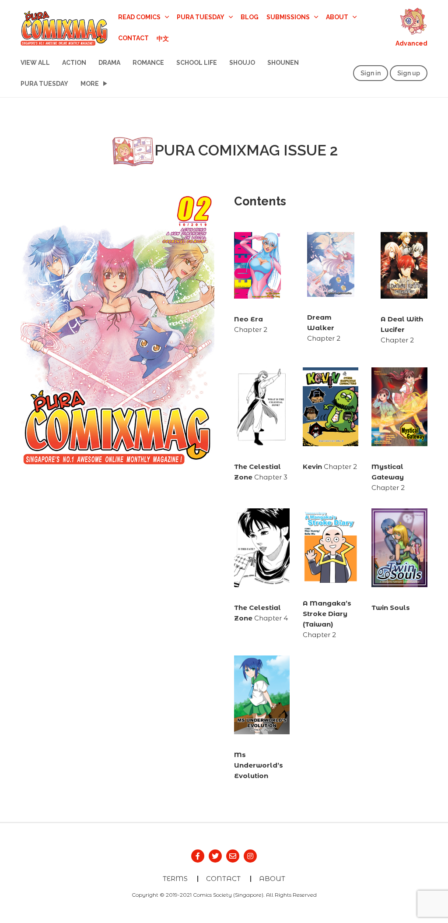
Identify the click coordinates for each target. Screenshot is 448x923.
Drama (109, 62)
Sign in (370, 73)
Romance (148, 62)
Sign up (408, 73)
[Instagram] (250, 856)
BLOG (250, 17)
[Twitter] (215, 856)
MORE (89, 83)
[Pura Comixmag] (64, 27)
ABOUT (272, 878)
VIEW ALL (35, 62)
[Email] (232, 856)
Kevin (313, 466)
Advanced (411, 43)
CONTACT (133, 38)
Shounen (283, 62)
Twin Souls (390, 607)
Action (74, 62)
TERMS (175, 878)
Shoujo (242, 62)
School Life (196, 62)
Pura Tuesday (44, 83)
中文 (163, 38)
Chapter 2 (323, 327)
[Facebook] (197, 856)
